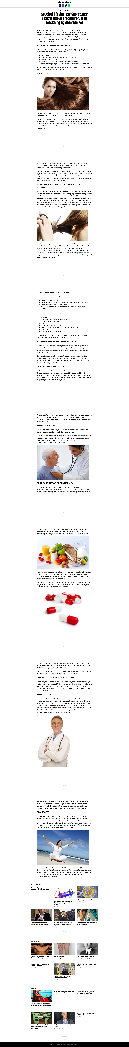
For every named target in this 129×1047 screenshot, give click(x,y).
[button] (32, 1)
